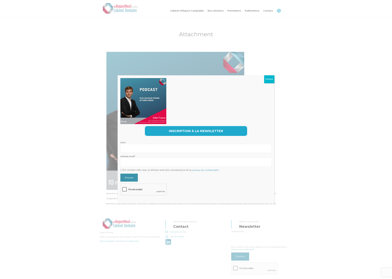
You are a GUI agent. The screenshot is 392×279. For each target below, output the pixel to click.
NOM (123, 142)
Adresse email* (127, 156)
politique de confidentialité (205, 170)
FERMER (269, 79)
